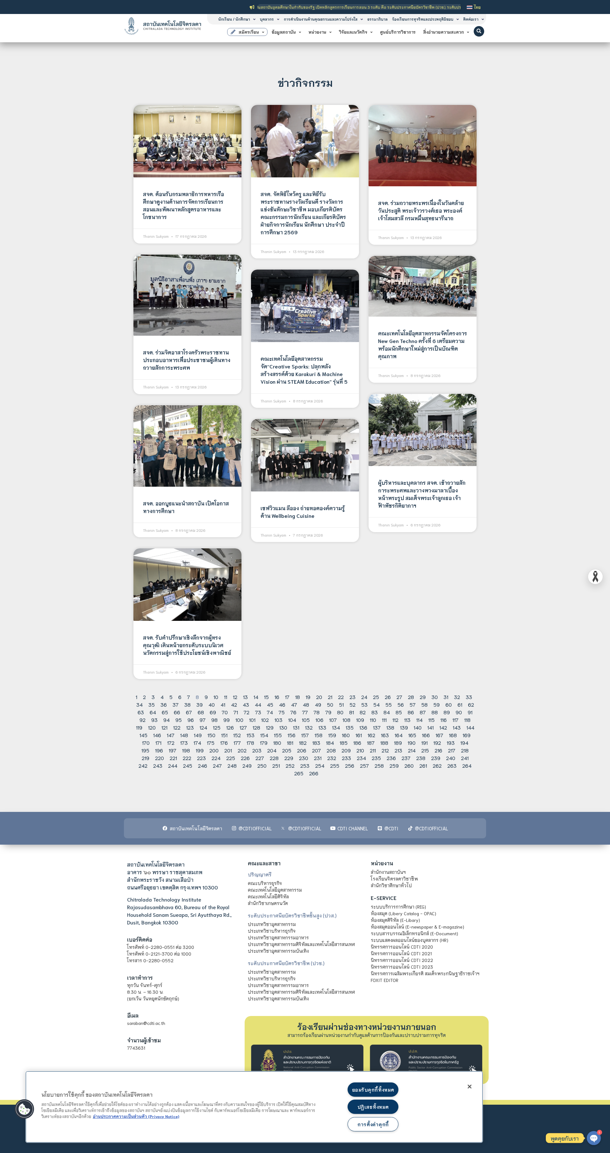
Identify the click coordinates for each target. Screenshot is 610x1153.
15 (266, 696)
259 (394, 765)
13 (245, 696)
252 (290, 765)
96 (190, 719)
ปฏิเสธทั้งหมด (373, 1107)
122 (176, 727)
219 (145, 757)
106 (319, 719)
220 (159, 757)
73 (258, 712)
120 (152, 727)
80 (340, 712)
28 (411, 696)
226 (245, 757)
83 (374, 712)
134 (336, 727)
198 (186, 750)
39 (199, 704)
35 (151, 704)
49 (318, 704)
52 (352, 704)
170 (146, 742)
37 (176, 704)
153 (250, 734)
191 (424, 742)
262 (437, 765)
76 (293, 712)
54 (376, 704)
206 (301, 750)
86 (411, 712)
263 (452, 765)
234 (361, 757)
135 (350, 727)
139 (404, 727)
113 (407, 719)
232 (331, 757)
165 (412, 734)
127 (243, 727)
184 (330, 742)
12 (235, 696)
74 (270, 712)
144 (470, 727)
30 (434, 696)
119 (139, 727)
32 (457, 696)
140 (418, 727)
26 (388, 696)
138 (390, 727)
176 (224, 742)
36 (163, 704)
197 (172, 750)
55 (388, 704)
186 (357, 742)
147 (170, 734)
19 (308, 696)
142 (443, 727)
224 (216, 757)
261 (423, 765)
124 (203, 727)
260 (409, 765)
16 (276, 696)
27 (399, 696)
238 (420, 757)
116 (443, 719)
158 (318, 734)
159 (332, 734)
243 (157, 765)
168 (453, 734)
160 (346, 734)
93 (154, 719)
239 (435, 757)
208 (331, 750)
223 (201, 757)
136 (363, 727)
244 (172, 765)
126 (230, 727)
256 (349, 765)
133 (322, 727)
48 (306, 704)
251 (276, 765)
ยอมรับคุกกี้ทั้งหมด (373, 1090)
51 (341, 704)
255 (334, 765)
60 (448, 704)
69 (213, 712)
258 (379, 765)
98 (214, 719)
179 (264, 742)
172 (170, 742)
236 (391, 757)
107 (333, 719)
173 (184, 742)
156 (291, 734)
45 (270, 704)
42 (234, 704)
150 (211, 734)
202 (242, 750)
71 (236, 712)
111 (384, 719)
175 (210, 742)
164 (399, 734)
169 (467, 734)
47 (294, 704)
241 (465, 757)
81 (351, 712)
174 (197, 742)
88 (434, 712)
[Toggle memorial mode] (595, 576)
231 (318, 757)
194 (464, 742)
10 (216, 696)
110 (373, 719)
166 (426, 734)
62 (471, 704)
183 (316, 742)
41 (222, 704)
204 (271, 750)
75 (282, 712)
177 (237, 742)
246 (202, 765)
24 (364, 696)
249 (247, 765)
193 (451, 742)
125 (216, 727)
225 (230, 757)
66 (177, 712)
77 (305, 712)
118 (467, 719)
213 (398, 750)
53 (364, 704)
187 (371, 742)
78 (317, 712)
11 (225, 696)
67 (189, 712)
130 (283, 727)
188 (384, 742)
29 (423, 696)
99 (226, 719)
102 (265, 719)
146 (157, 734)
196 (159, 750)
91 (470, 712)
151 (224, 734)
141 (430, 727)
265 (298, 773)
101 (252, 719)
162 (371, 734)
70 (225, 712)
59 (436, 704)
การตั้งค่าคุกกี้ (373, 1124)
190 (412, 742)
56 (400, 704)
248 (232, 765)
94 (166, 719)
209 (346, 750)
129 (270, 727)
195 (145, 750)
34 (139, 704)
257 (364, 765)
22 (341, 696)
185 (344, 742)
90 (459, 712)
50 (330, 704)
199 (200, 750)
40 (211, 704)
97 (203, 719)
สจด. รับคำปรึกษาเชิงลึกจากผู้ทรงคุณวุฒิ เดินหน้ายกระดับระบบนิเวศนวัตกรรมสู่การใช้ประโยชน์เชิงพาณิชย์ (187, 645)
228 (274, 757)
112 (395, 719)
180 (277, 742)
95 (178, 719)
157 (305, 734)
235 (376, 757)
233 (346, 757)
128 (256, 727)
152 (237, 734)
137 (377, 727)
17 (287, 696)
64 (153, 712)
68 (201, 712)
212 (385, 750)
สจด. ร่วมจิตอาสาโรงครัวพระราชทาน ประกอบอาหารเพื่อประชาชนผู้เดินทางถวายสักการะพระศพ (186, 360)
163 (385, 734)
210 (360, 750)
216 (438, 750)
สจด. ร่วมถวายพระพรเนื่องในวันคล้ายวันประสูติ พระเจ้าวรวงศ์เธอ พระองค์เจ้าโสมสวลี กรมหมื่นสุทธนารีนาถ (421, 210)
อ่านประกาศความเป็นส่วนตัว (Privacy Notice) (136, 1116)
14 (256, 696)
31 (446, 696)
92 (142, 719)
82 (363, 712)
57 (413, 704)
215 (425, 750)
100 (239, 719)
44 (258, 704)
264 (466, 765)
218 (465, 750)
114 (419, 719)
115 (431, 719)
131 (296, 727)
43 (246, 704)
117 (455, 719)
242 (143, 765)
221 (173, 757)
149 (198, 734)
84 (386, 712)
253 (304, 765)
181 (290, 742)
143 (457, 727)
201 (228, 750)
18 (297, 696)
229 (288, 757)
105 (306, 719)
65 (165, 712)
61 (460, 704)
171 (158, 742)
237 (406, 757)
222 (187, 757)
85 (399, 712)
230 (303, 757)
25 (376, 696)
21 (330, 696)
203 (256, 750)
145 (143, 734)
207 (316, 750)
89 (447, 712)
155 (278, 734)
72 (246, 712)
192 (437, 742)
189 (398, 742)
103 (278, 719)
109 (360, 719)
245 (187, 765)
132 (309, 727)
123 (190, 727)
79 (328, 712)
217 (451, 750)
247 (217, 765)
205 (286, 750)
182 (303, 742)
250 (262, 765)
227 (259, 757)
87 (423, 712)
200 (214, 750)
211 (373, 750)
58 (424, 704)
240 (450, 757)
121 (164, 727)
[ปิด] (470, 1087)
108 (346, 719)
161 (359, 734)
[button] (479, 31)
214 (412, 750)
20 (319, 696)
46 (282, 704)
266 (313, 773)
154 (264, 734)
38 (187, 704)
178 (250, 742)
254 (319, 765)
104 (292, 719)
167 (439, 734)
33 (469, 696)
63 (141, 712)
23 (352, 696)
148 (184, 734)
